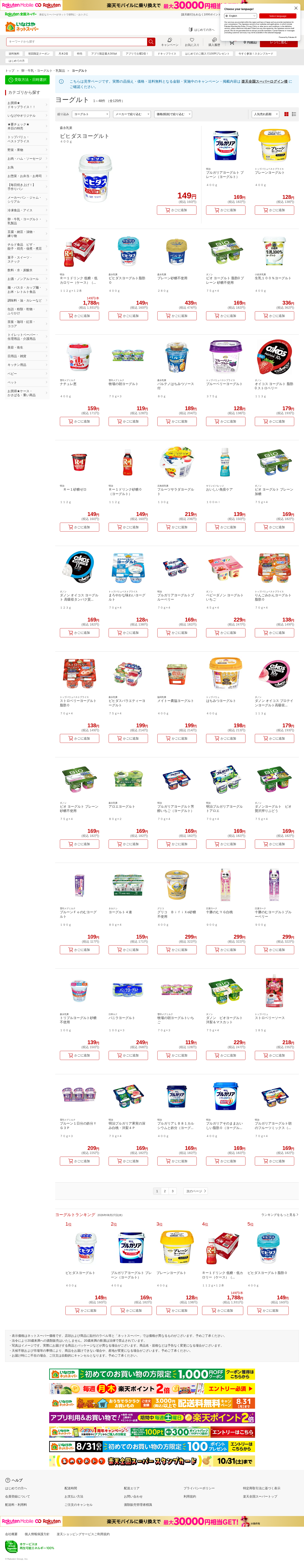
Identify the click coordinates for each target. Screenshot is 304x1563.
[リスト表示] (294, 114)
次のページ (194, 1191)
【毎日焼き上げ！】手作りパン (22, 187)
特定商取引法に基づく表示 (261, 1488)
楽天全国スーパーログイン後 (264, 81)
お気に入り (192, 44)
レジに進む (279, 42)
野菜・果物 (15, 150)
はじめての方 (17, 60)
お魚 (11, 167)
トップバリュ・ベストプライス (18, 139)
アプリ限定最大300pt (104, 53)
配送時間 (71, 1488)
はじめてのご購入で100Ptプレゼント (207, 53)
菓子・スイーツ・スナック (20, 259)
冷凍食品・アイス (20, 210)
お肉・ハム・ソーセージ (25, 158)
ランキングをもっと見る (278, 1215)
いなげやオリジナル (22, 115)
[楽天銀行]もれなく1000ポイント (201, 14)
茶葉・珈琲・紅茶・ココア (22, 324)
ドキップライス (167, 53)
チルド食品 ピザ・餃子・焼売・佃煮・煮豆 (25, 246)
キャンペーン (169, 44)
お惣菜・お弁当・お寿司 (25, 176)
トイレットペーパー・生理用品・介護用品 (23, 336)
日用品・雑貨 (17, 356)
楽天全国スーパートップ (260, 1496)
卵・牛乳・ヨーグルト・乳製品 (43, 70)
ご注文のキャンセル (79, 1504)
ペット (12, 382)
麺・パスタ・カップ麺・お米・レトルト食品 (25, 289)
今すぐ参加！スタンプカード (256, 53)
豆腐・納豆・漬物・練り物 (22, 234)
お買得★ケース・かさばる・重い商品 (22, 393)
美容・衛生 (15, 347)
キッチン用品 (17, 365)
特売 (79, 53)
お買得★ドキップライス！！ (22, 105)
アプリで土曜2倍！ (137, 53)
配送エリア (132, 1488)
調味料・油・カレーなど (25, 300)
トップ (9, 70)
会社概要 (11, 1534)
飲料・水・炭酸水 (20, 270)
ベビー (12, 373)
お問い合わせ (133, 1496)
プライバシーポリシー (199, 1488)
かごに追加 (179, 210)
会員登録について (17, 1496)
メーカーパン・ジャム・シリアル (25, 199)
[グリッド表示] (286, 114)
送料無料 (14, 53)
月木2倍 (63, 53)
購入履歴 (214, 44)
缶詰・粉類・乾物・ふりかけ (22, 311)
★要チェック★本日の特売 (18, 126)
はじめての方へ (204, 29)
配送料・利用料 (16, 1504)
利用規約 (190, 1496)
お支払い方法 (74, 1496)
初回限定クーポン (39, 53)
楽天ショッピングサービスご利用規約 (83, 1534)
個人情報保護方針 (37, 1534)
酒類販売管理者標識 (138, 1504)
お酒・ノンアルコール (23, 279)
